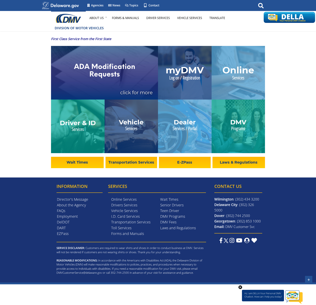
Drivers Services (124, 205)
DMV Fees (168, 222)
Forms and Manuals (127, 233)
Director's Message (72, 199)
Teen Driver (169, 210)
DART (61, 227)
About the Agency (71, 205)
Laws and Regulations (178, 227)
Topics (133, 5)
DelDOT (63, 222)
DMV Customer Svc (240, 226)
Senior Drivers (172, 205)
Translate (217, 18)
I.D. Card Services (125, 216)
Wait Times (169, 199)
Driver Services (158, 18)
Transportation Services (131, 222)
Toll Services (121, 227)
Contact (153, 5)
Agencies (97, 5)
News (116, 5)
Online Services (124, 199)
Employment (67, 216)
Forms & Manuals (125, 18)
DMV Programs (172, 216)
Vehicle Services (189, 18)
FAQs (61, 210)
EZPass (63, 233)
